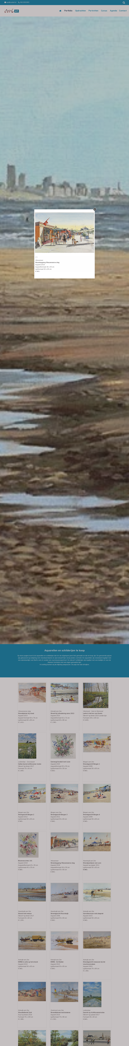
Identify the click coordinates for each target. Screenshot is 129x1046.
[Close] (95, 209)
